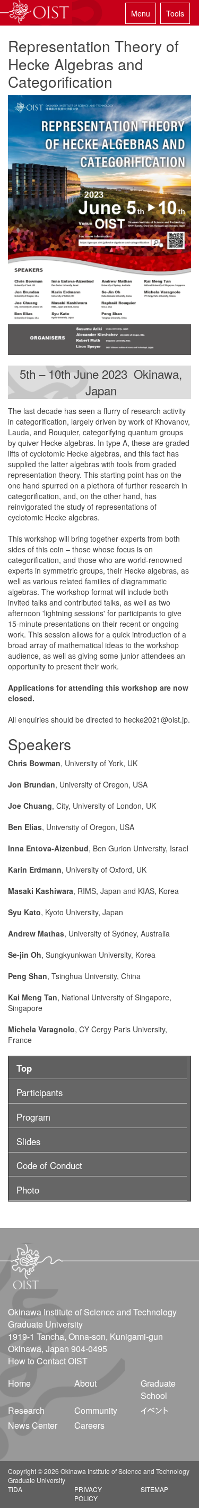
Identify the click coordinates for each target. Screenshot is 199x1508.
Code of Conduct (49, 1165)
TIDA (15, 1489)
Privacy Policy (88, 1494)
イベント (154, 1410)
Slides (28, 1141)
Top (24, 1068)
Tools (175, 13)
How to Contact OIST (48, 1361)
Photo (27, 1189)
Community (95, 1410)
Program (33, 1117)
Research (26, 1410)
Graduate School (158, 1389)
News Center (32, 1425)
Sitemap (154, 1489)
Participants (39, 1092)
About (85, 1383)
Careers (89, 1425)
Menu (140, 13)
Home (19, 1383)
